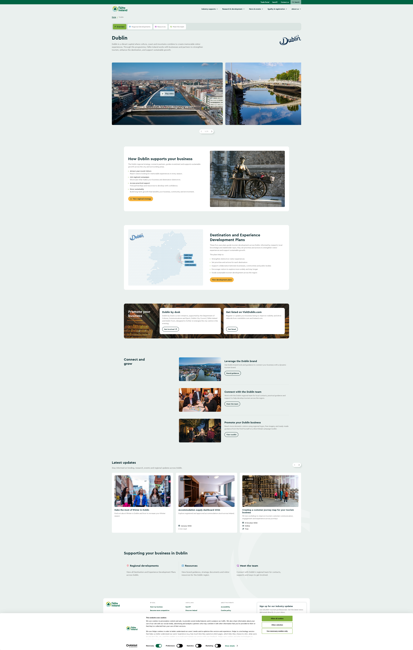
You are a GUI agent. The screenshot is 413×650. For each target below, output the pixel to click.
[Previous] (201, 131)
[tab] (119, 26)
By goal (152, 602)
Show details (230, 646)
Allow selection (277, 625)
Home (114, 17)
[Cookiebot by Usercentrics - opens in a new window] (131, 645)
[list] (206, 503)
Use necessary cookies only (277, 631)
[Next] (212, 131)
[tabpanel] (206, 311)
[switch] (180, 645)
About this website (227, 602)
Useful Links (190, 602)
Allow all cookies (277, 618)
